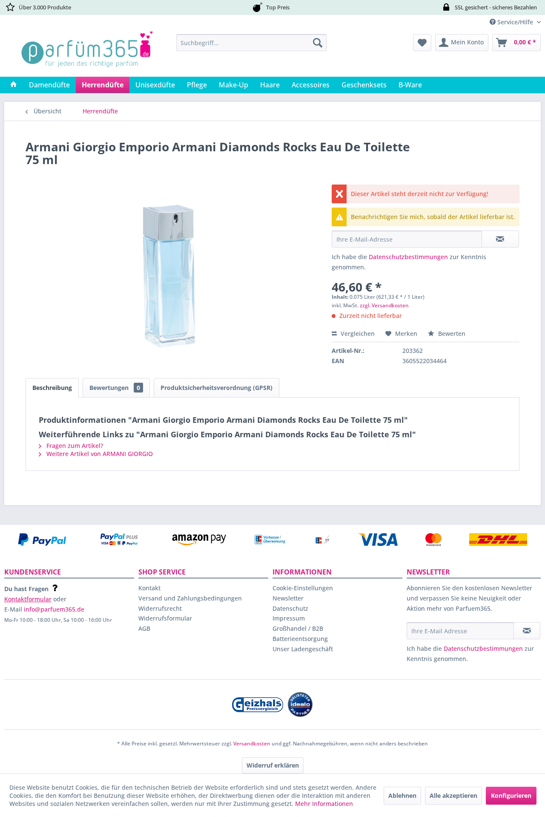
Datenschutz (290, 608)
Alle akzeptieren (453, 795)
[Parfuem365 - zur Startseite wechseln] (87, 53)
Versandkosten (251, 743)
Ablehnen (402, 795)
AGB (144, 628)
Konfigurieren (511, 795)
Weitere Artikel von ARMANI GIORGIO (99, 454)
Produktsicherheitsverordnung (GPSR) (216, 388)
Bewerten (450, 333)
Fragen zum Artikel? (74, 446)
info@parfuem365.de (54, 609)
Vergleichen (357, 333)
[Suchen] (318, 42)
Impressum (288, 618)
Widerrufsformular (165, 618)
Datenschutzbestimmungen (408, 257)
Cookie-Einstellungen (302, 588)
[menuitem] (251, 42)
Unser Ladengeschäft (302, 649)
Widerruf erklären (273, 765)
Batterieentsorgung (300, 639)
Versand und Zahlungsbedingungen (190, 598)
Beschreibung (52, 388)
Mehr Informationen (324, 804)
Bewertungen (114, 388)
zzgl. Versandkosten (384, 305)
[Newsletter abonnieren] (526, 630)
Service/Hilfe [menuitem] (515, 22)
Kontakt (149, 588)
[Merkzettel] (422, 42)
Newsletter (288, 598)
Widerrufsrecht (160, 608)
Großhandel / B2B (297, 628)
